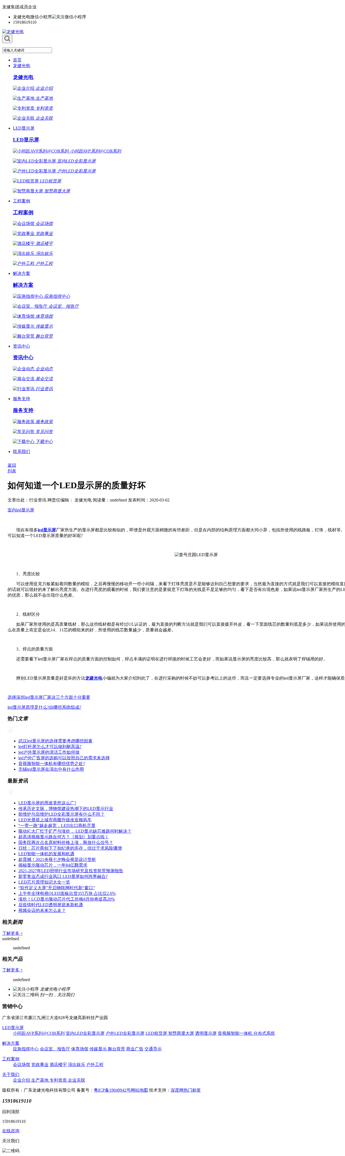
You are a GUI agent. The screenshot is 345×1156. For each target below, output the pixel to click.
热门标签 (192, 1090)
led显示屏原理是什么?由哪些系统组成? (44, 707)
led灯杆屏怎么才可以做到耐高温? (49, 746)
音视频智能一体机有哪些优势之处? (51, 763)
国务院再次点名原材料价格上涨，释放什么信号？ (65, 842)
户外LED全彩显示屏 (125, 1033)
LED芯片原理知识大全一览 (44, 882)
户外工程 (95, 1064)
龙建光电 (93, 678)
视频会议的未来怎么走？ (42, 910)
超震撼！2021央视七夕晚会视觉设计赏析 (57, 859)
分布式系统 (264, 1033)
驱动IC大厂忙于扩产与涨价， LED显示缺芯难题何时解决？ (75, 831)
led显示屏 (47, 530)
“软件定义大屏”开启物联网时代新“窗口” (56, 887)
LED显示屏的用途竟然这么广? (47, 803)
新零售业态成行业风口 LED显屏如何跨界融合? (63, 876)
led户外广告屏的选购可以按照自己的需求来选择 (64, 758)
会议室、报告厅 (55, 1049)
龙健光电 (21, 65)
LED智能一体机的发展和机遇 (46, 854)
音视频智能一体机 (235, 1033)
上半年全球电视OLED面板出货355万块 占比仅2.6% (67, 893)
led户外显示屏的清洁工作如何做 (49, 752)
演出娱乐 (76, 1064)
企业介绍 (22, 1080)
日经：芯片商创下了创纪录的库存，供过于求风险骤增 (70, 848)
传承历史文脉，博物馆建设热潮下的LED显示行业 (65, 808)
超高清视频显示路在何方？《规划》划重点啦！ (63, 837)
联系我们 (21, 451)
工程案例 (21, 201)
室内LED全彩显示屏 (85, 1033)
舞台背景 (116, 1049)
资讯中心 (21, 346)
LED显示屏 (23, 128)
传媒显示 (98, 1049)
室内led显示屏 (21, 510)
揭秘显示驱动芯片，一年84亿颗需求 (52, 865)
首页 (17, 60)
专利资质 (59, 1080)
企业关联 (76, 1080)
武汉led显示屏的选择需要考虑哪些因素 (55, 741)
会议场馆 (21, 1064)
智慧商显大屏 (181, 1033)
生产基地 (40, 1080)
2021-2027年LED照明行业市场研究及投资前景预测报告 (70, 870)
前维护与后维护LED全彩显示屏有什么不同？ (61, 814)
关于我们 (10, 1074)
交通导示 (153, 1049)
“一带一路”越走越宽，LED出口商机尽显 (56, 825)
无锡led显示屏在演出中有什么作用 (51, 769)
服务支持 (21, 398)
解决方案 (21, 273)
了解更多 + (12, 933)
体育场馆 (79, 1049)
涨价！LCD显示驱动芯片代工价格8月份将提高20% (66, 899)
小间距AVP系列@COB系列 (39, 1033)
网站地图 (139, 1090)
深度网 (177, 1090)
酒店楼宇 (58, 1064)
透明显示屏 (206, 1033)
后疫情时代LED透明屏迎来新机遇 (50, 904)
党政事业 (40, 1064)
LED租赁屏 (157, 1033)
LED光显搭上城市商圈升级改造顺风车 (55, 820)
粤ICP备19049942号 (112, 1090)
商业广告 (134, 1049)
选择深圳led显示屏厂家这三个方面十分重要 (49, 697)
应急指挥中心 (26, 1049)
